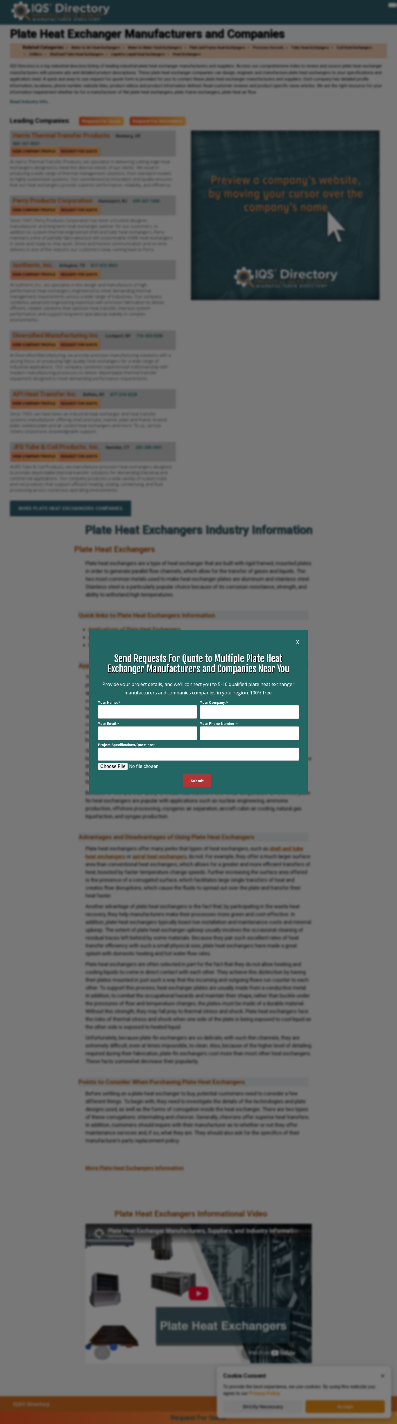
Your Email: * (108, 724)
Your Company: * (214, 703)
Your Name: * (109, 703)
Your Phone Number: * (219, 724)
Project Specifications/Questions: (126, 745)
